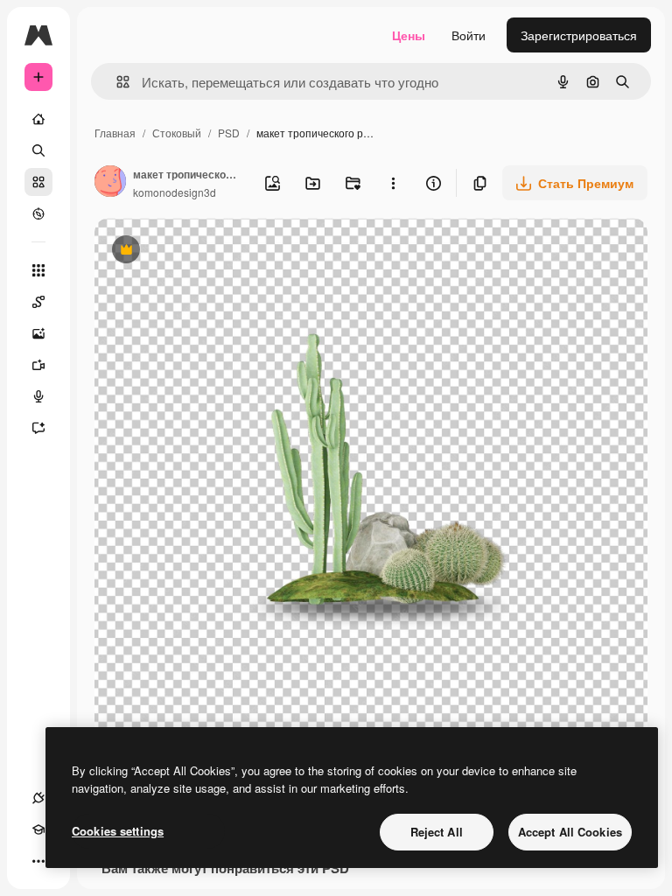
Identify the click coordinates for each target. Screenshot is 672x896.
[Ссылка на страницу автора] (110, 182)
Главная (115, 132)
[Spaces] (38, 302)
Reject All (436, 831)
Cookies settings (118, 830)
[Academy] (38, 830)
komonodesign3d (174, 192)
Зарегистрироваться (579, 35)
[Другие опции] (392, 182)
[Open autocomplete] (116, 81)
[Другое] (38, 861)
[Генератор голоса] (38, 396)
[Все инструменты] (38, 270)
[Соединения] (38, 798)
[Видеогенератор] (38, 365)
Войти (469, 35)
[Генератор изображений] (38, 333)
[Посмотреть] (38, 214)
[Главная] (38, 119)
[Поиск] (38, 150)
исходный (212, 251)
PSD (229, 132)
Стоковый (176, 132)
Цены (408, 35)
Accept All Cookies (570, 831)
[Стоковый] (38, 182)
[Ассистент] (38, 428)
